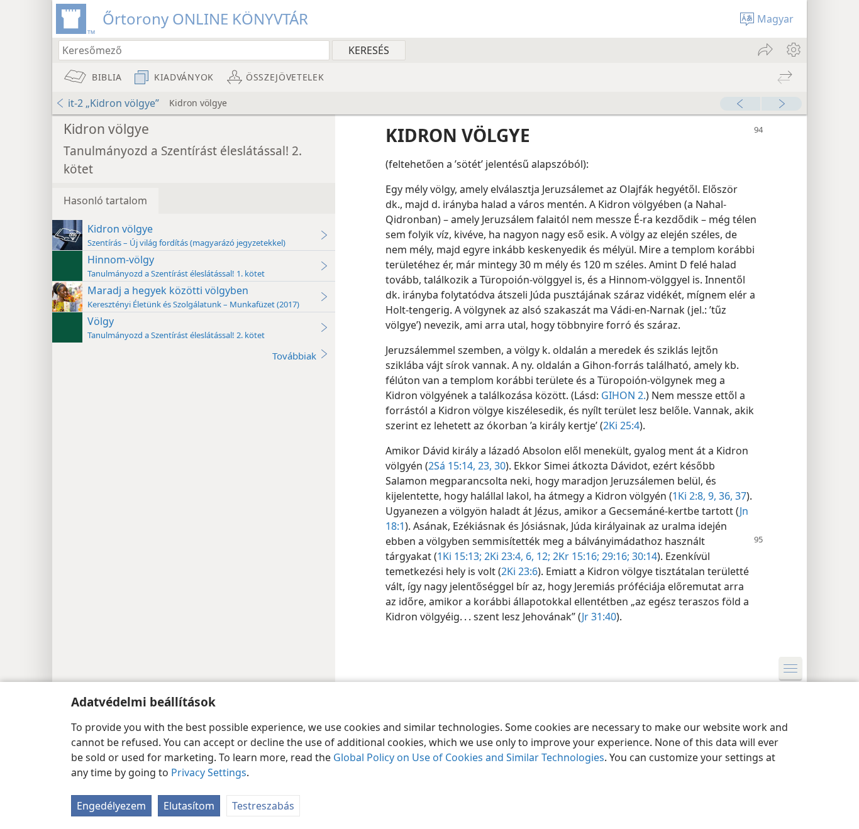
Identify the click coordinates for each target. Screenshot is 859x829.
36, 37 (731, 496)
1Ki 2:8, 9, (694, 496)
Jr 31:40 (599, 616)
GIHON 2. (623, 395)
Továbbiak (294, 355)
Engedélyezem (111, 806)
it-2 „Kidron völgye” (113, 103)
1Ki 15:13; (459, 556)
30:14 (643, 556)
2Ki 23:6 (519, 571)
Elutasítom (188, 806)
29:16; (614, 556)
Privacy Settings (209, 772)
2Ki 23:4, (502, 556)
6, (528, 556)
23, (483, 466)
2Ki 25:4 (621, 425)
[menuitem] (793, 50)
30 (499, 466)
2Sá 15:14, (451, 466)
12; (542, 556)
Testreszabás (263, 806)
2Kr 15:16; (574, 556)
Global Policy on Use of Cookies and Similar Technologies (468, 757)
